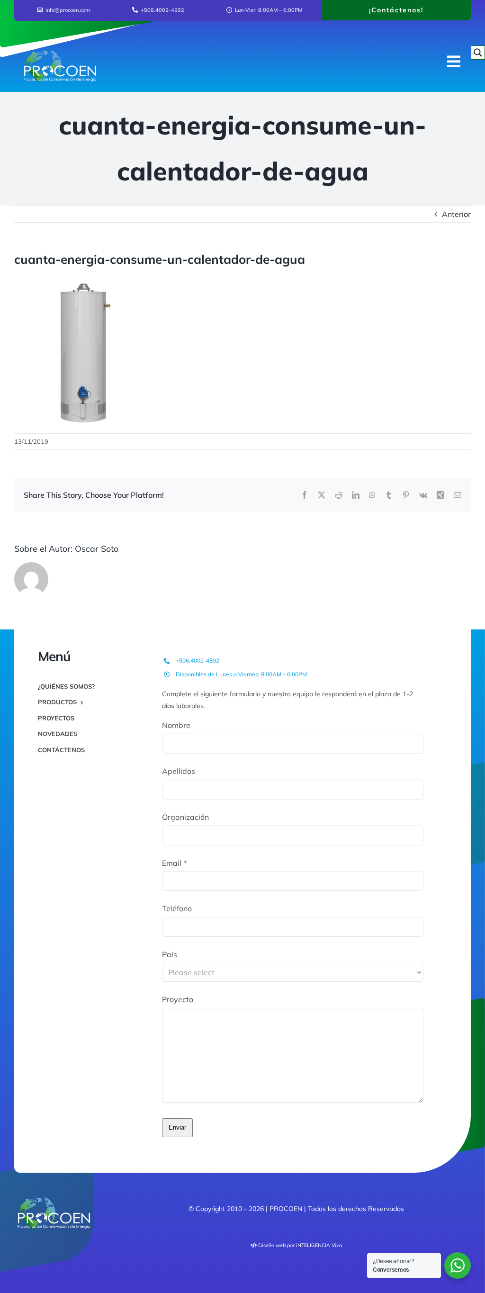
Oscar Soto (96, 548)
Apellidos (178, 771)
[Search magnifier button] (478, 52)
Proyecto (177, 999)
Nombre (176, 725)
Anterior (456, 214)
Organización (185, 817)
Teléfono (177, 908)
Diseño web (272, 1245)
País (169, 954)
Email (174, 863)
